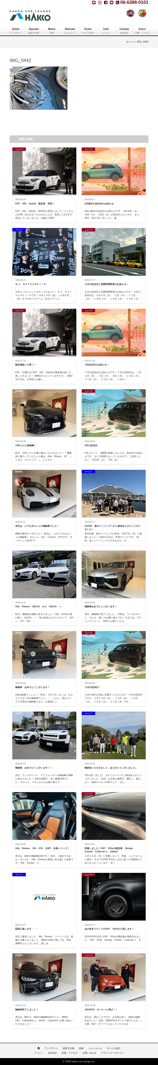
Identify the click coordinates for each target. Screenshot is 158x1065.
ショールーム (95, 1048)
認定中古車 (68, 1048)
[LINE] (94, 2)
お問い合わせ (89, 1053)
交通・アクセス (70, 1053)
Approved (34, 30)
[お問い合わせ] (112, 2)
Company (124, 30)
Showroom (70, 30)
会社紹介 (52, 1053)
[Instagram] (106, 2)
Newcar (51, 30)
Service (88, 30)
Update (15, 30)
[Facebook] (100, 2)
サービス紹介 (114, 1048)
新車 (81, 1048)
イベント (38, 1053)
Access (142, 30)
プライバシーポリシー (112, 1053)
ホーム (130, 41)
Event (106, 30)
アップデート (51, 1048)
